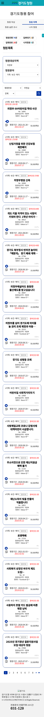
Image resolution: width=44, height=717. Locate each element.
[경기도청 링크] (21, 691)
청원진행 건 (11, 38)
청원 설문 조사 (11, 27)
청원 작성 (11, 22)
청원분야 (9, 70)
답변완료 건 (11, 43)
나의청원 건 (28, 43)
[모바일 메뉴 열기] (2, 3)
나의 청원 (33, 27)
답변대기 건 (28, 38)
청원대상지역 (12, 61)
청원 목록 (33, 22)
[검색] (38, 93)
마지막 (39, 673)
